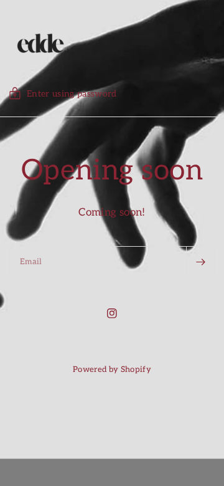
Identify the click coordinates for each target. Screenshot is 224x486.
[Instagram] (112, 313)
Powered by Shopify (112, 369)
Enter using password (72, 93)
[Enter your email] (200, 262)
